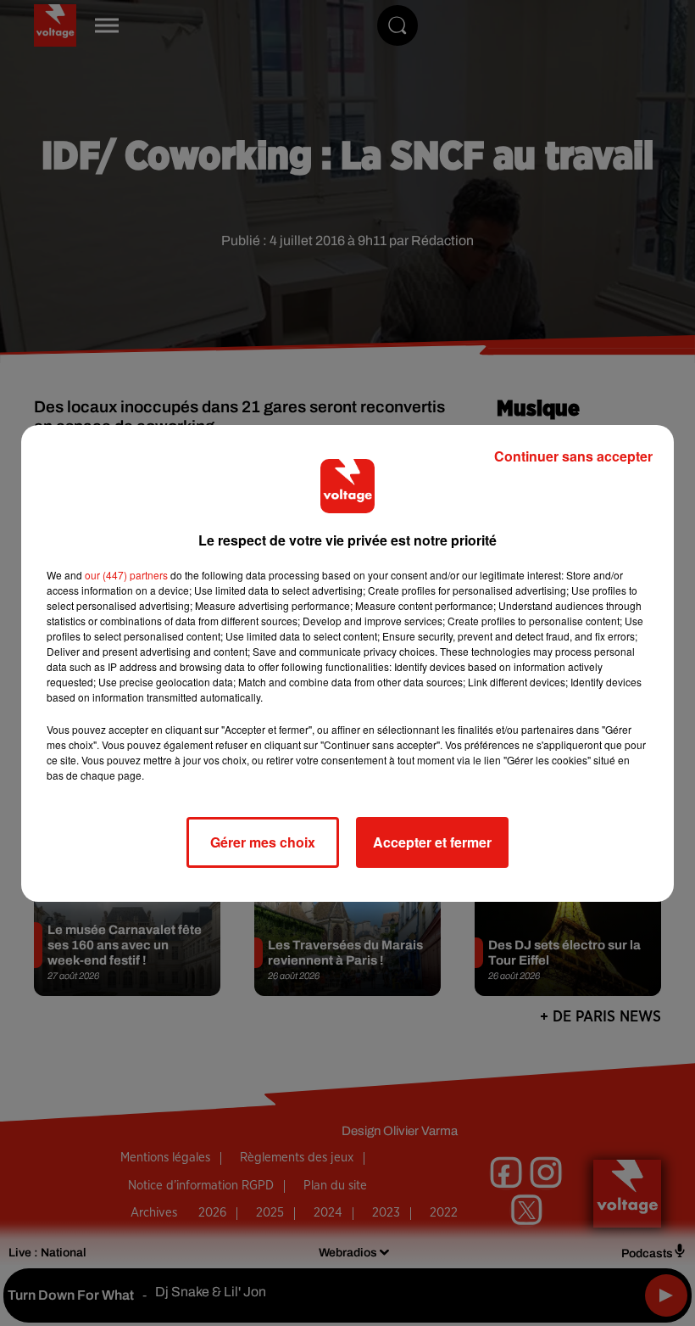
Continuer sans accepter (573, 456)
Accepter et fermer (432, 842)
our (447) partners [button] (126, 575)
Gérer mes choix (262, 842)
